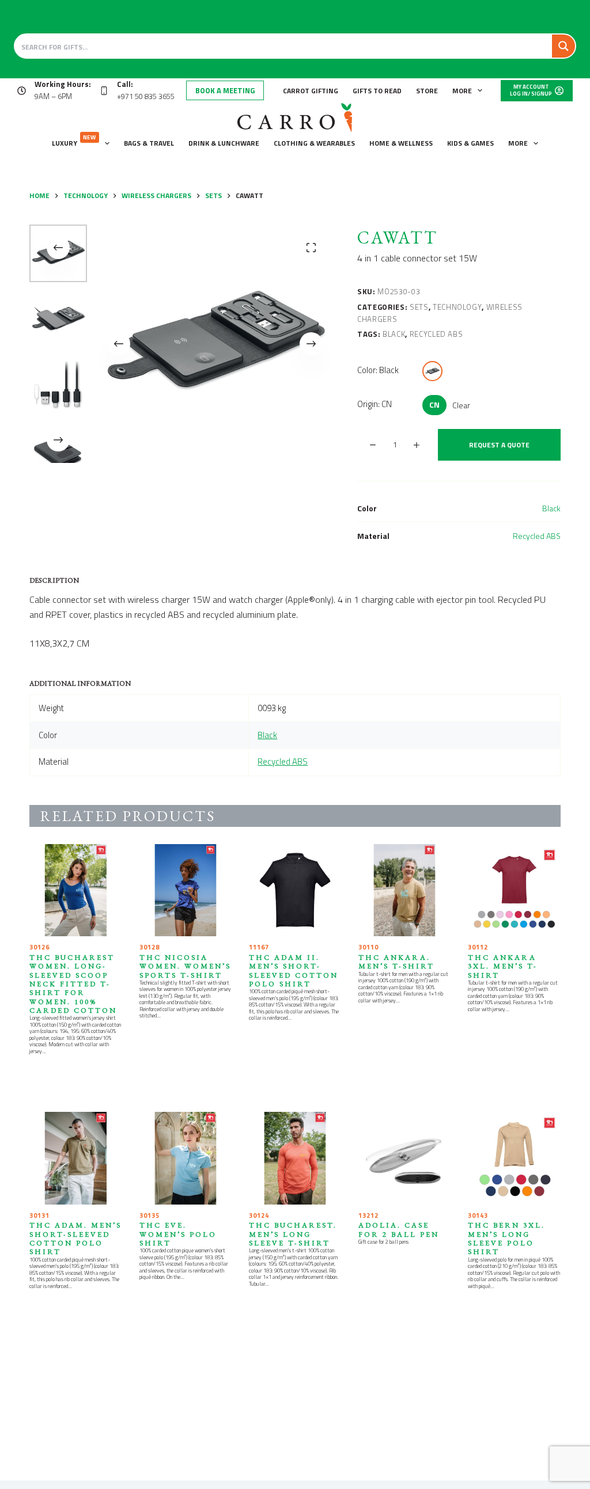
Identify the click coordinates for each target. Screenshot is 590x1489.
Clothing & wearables (314, 143)
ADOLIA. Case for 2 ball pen (398, 1229)
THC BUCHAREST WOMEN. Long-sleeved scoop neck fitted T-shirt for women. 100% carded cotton (73, 983)
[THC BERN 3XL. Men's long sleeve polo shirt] (514, 1158)
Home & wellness (401, 143)
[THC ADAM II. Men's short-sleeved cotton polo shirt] (295, 890)
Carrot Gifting (310, 90)
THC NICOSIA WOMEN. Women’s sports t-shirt (185, 966)
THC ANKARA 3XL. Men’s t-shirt (503, 966)
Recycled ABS (436, 334)
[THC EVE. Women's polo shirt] (185, 1158)
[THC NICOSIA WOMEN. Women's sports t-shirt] (185, 890)
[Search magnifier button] (563, 46)
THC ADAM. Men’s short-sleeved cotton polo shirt (75, 1238)
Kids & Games (470, 143)
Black (394, 334)
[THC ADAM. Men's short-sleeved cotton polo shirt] (75, 1158)
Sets (419, 307)
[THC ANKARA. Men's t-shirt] (404, 890)
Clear (461, 405)
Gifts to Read (377, 90)
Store (427, 90)
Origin (374, 404)
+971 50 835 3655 (146, 96)
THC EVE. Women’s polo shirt (178, 1234)
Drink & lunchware (223, 143)
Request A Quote (499, 444)
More (462, 90)
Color (378, 370)
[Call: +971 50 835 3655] (104, 90)
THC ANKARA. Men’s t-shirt (396, 961)
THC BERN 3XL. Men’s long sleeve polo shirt (506, 1238)
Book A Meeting (225, 90)
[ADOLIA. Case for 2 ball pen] (404, 1158)
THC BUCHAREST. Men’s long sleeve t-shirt (293, 1234)
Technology (457, 307)
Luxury (74, 141)
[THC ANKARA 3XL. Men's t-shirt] (514, 890)
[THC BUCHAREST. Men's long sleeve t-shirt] (295, 1158)
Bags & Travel (149, 143)
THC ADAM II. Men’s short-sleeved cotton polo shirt (293, 970)
